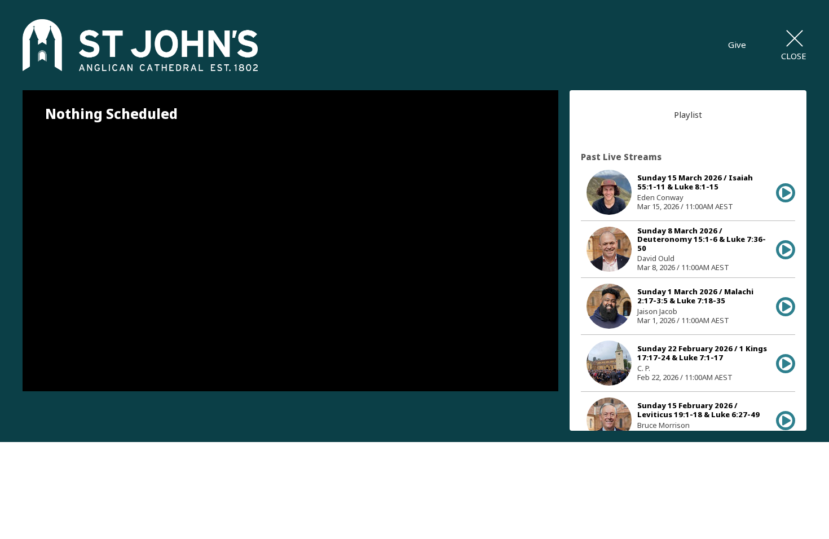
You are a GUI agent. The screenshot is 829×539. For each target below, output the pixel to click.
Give (737, 44)
